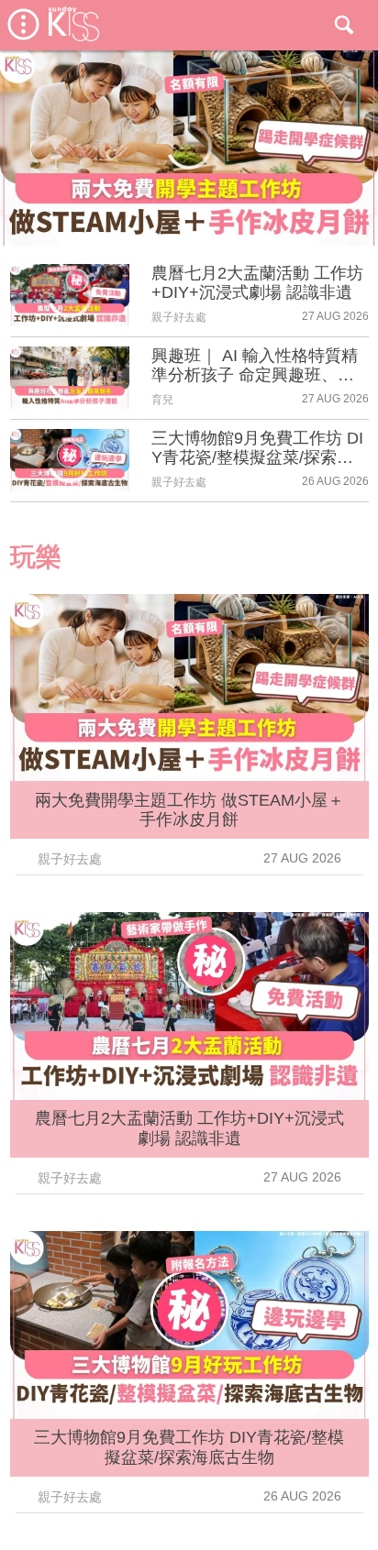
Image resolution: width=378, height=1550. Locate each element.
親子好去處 (178, 317)
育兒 (162, 399)
